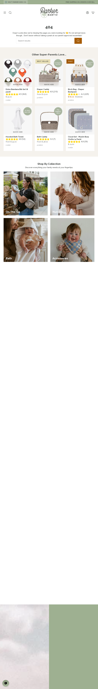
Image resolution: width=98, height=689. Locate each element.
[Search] (78, 41)
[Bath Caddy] (49, 120)
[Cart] (93, 13)
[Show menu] (4, 13)
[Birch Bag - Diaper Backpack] (80, 73)
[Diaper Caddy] (49, 73)
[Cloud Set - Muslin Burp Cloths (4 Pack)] (80, 120)
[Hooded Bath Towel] (18, 120)
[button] (10, 13)
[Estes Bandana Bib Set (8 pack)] (18, 73)
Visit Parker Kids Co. (17, 2)
